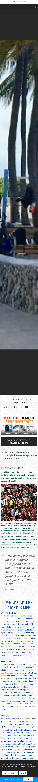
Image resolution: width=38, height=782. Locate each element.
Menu (35, 7)
